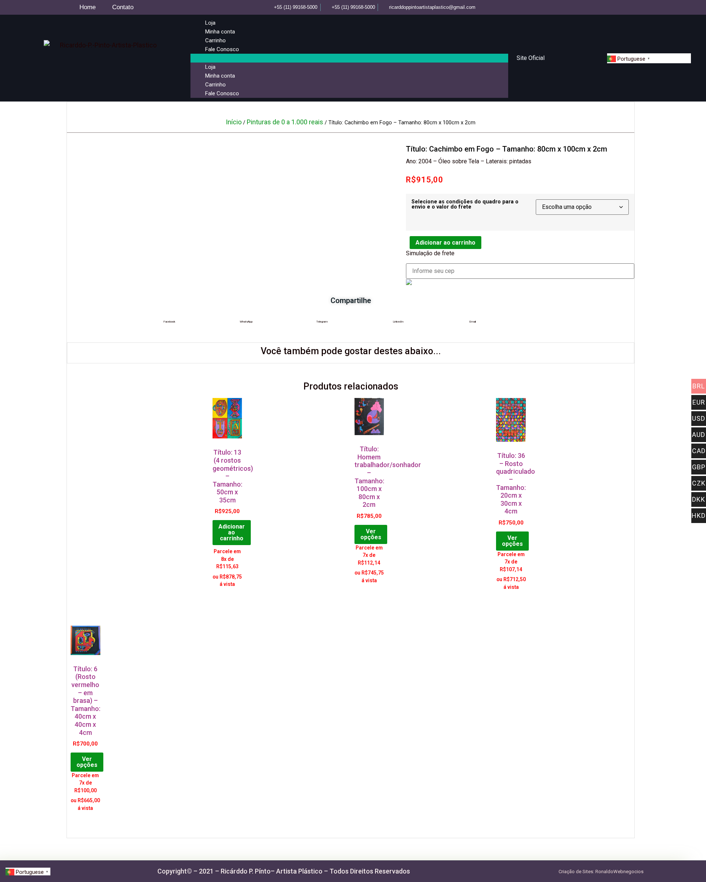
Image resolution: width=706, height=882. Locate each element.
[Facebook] (614, 7)
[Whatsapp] (638, 7)
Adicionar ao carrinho (445, 242)
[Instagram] (626, 7)
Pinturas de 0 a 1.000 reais (285, 122)
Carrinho (215, 40)
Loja (210, 22)
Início (234, 122)
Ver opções (370, 534)
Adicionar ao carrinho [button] (231, 532)
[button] (349, 58)
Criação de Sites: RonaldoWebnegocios (601, 871)
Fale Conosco (222, 49)
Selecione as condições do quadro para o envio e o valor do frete (464, 204)
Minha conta (220, 31)
